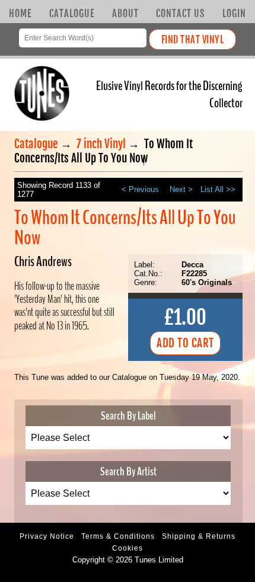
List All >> (217, 189)
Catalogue (71, 14)
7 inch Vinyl (101, 144)
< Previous (140, 189)
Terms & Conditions (118, 536)
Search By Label (128, 416)
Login (234, 14)
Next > (181, 189)
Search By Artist (128, 471)
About (125, 14)
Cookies (127, 548)
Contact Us (180, 14)
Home (20, 14)
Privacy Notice (47, 536)
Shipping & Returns (198, 536)
